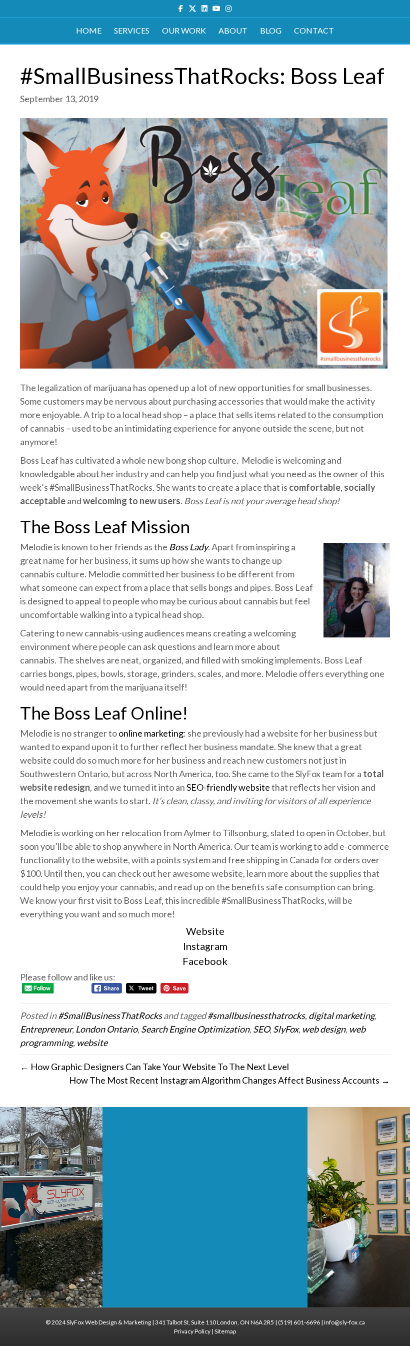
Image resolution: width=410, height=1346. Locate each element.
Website (205, 931)
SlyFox (285, 1029)
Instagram (205, 946)
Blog (271, 30)
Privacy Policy (192, 1331)
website (92, 1042)
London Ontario (107, 1029)
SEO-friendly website (228, 787)
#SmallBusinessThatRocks (110, 1015)
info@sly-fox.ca (344, 1322)
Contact (314, 30)
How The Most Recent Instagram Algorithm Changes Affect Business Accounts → (229, 1080)
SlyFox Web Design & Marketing (108, 1322)
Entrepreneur (46, 1029)
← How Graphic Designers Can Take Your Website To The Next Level (154, 1066)
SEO (261, 1029)
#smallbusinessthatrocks (256, 1015)
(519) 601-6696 (299, 1322)
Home (89, 30)
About (233, 30)
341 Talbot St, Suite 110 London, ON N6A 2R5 (214, 1322)
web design (324, 1029)
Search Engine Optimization (195, 1029)
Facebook (205, 961)
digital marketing (341, 1015)
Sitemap (225, 1331)
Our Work (184, 30)
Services (132, 30)
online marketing (151, 733)
